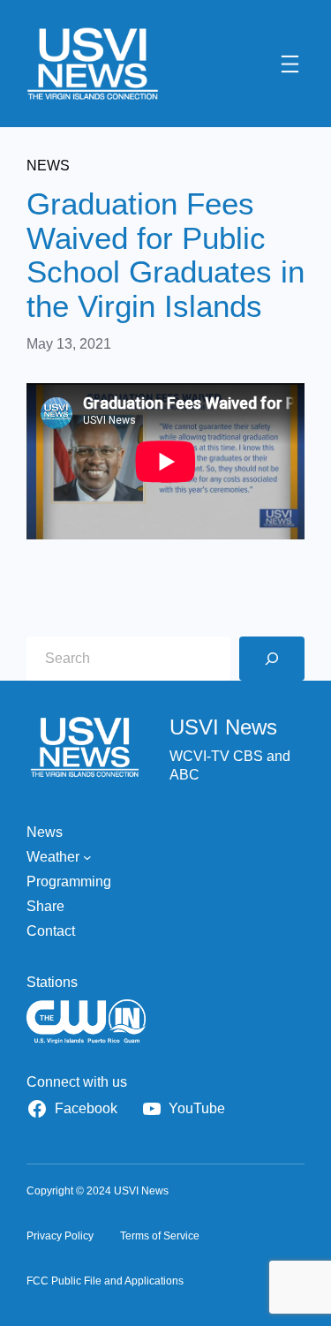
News (48, 165)
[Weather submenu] (87, 857)
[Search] (272, 659)
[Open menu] (290, 64)
